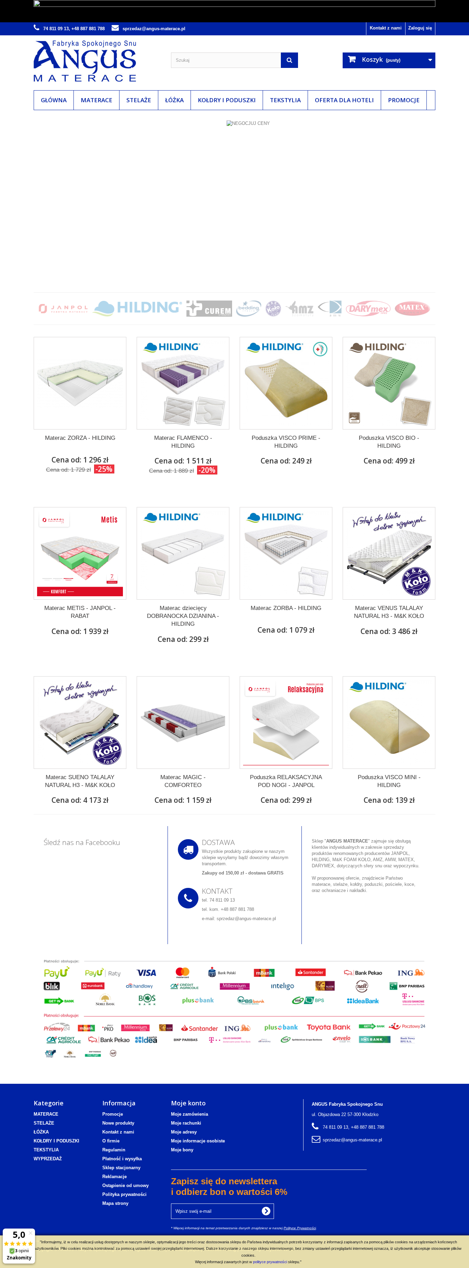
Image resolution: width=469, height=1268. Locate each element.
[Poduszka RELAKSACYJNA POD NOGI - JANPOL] (286, 722)
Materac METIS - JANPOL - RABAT (80, 612)
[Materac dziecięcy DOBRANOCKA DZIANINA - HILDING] (183, 553)
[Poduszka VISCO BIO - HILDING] (389, 383)
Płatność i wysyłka (122, 1158)
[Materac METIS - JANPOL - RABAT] (80, 553)
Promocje (112, 1114)
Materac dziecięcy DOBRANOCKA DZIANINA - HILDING (183, 616)
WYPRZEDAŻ (48, 1158)
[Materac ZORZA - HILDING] (80, 383)
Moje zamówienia (189, 1114)
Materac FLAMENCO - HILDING (183, 442)
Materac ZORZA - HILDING (80, 438)
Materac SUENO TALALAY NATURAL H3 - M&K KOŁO (80, 781)
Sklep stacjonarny (121, 1167)
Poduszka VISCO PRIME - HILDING (286, 442)
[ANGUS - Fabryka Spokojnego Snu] (97, 61)
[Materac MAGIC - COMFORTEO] (183, 722)
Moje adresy (184, 1132)
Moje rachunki (186, 1123)
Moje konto (188, 1103)
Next (423, 269)
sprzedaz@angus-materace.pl (352, 1139)
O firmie (110, 1140)
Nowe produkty (118, 1123)
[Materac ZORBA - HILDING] (286, 553)
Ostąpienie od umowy (125, 1185)
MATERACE (96, 100)
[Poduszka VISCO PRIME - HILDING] (286, 383)
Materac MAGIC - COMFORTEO (183, 781)
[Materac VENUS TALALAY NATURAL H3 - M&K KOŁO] (389, 553)
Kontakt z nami (386, 28)
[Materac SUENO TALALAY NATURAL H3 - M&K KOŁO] (80, 722)
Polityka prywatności (124, 1194)
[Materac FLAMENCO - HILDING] (183, 383)
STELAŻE (138, 100)
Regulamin (113, 1149)
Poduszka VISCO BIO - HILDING (389, 442)
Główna (54, 100)
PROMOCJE (404, 100)
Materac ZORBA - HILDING (286, 608)
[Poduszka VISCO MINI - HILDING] (389, 722)
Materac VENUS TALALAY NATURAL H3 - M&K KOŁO (389, 612)
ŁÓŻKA (174, 100)
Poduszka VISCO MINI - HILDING (389, 781)
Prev (406, 269)
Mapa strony (115, 1203)
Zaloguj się (420, 28)
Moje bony (182, 1149)
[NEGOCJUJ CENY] (234, 197)
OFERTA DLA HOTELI (344, 100)
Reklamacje (114, 1176)
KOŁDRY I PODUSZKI (227, 100)
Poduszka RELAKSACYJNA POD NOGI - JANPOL (286, 781)
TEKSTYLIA (285, 100)
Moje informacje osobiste (198, 1140)
